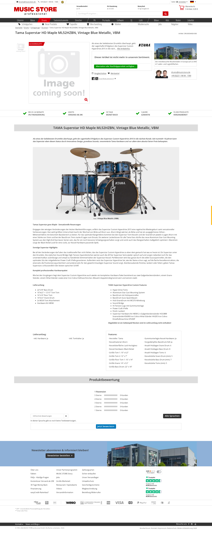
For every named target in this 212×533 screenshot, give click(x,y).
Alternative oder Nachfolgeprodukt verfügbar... (116, 66)
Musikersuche (143, 24)
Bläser (156, 20)
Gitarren (20, 20)
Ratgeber (174, 24)
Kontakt (18, 524)
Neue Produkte (51, 24)
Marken (118, 24)
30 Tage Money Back (39, 485)
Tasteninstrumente (61, 20)
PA (95, 20)
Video (190, 24)
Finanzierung (36, 488)
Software (120, 20)
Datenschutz (172, 528)
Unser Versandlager (90, 477)
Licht (141, 20)
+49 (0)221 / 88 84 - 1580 (181, 75)
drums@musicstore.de (27, 2)
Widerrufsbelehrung (185, 528)
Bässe (32, 20)
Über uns (34, 470)
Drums (44, 20)
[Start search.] (165, 13)
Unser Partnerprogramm (66, 470)
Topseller (73, 24)
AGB (195, 528)
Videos (59, 488)
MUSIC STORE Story (64, 473)
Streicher (78, 20)
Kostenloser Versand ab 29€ (42, 481)
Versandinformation (64, 492)
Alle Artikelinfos (123, 48)
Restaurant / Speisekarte (66, 485)
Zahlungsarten (88, 470)
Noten (178, 20)
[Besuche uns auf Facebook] (189, 524)
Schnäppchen (27, 24)
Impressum (162, 528)
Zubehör (190, 20)
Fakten (33, 473)
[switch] (159, 471)
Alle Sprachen (172, 415)
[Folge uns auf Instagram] (192, 524)
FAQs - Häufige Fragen (40, 477)
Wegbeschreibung (89, 488)
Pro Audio (106, 20)
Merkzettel (115, 73)
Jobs (160, 24)
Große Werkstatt (63, 481)
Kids (167, 20)
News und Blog (32, 524)
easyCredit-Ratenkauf (39, 492)
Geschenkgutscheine (90, 485)
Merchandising (96, 24)
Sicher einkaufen (89, 473)
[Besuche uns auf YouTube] (195, 524)
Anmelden (182, 2)
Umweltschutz (88, 481)
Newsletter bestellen (58, 455)
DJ (131, 20)
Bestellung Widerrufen (91, 492)
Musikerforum (145, 528)
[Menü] (161, 470)
